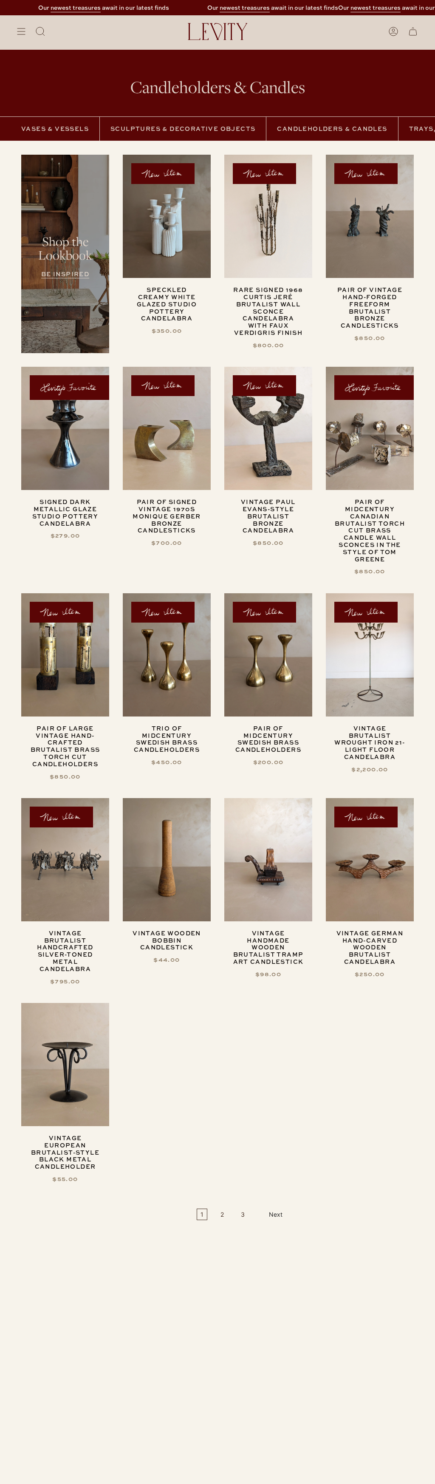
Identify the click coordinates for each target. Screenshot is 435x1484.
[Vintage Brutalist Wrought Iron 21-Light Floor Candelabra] (370, 655)
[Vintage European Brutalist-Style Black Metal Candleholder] (65, 1064)
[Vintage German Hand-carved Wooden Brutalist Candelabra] (370, 859)
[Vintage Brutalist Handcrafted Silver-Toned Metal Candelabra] (65, 859)
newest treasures (63, 7)
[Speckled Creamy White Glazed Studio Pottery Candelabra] (167, 216)
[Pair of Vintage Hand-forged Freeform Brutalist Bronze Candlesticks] (370, 216)
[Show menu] (21, 31)
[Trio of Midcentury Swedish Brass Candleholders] (167, 655)
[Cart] (413, 31)
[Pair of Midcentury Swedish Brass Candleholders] (268, 655)
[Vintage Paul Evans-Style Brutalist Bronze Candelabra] (268, 428)
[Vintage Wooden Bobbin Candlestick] (167, 859)
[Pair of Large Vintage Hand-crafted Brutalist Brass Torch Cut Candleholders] (65, 655)
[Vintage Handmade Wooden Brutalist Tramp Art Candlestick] (268, 859)
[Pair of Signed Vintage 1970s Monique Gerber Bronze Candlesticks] (167, 428)
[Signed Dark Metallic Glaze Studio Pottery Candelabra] (65, 428)
